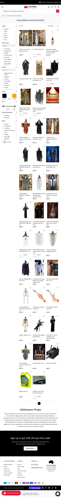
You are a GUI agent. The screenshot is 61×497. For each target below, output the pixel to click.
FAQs (18, 468)
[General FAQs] (51, 7)
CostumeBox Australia (11, 487)
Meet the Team (20, 466)
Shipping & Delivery (8, 464)
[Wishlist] (55, 7)
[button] (2, 7)
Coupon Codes (7, 471)
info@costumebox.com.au (37, 467)
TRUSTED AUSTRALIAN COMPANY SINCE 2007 (15, 2)
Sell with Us (20, 475)
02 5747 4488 (34, 464)
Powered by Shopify (20, 487)
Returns (5, 466)
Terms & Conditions (8, 473)
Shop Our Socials (21, 477)
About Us (19, 464)
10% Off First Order (22, 471)
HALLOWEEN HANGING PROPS (14, 15)
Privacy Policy (7, 475)
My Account (6, 468)
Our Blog (19, 473)
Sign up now (30, 448)
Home (4, 15)
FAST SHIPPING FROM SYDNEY (41, 2)
